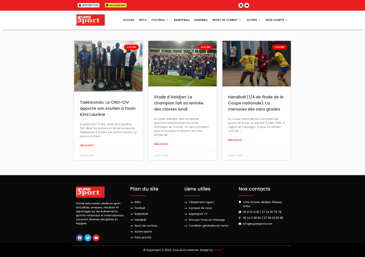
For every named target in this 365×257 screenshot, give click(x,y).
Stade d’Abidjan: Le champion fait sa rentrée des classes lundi (178, 103)
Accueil (128, 20)
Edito (143, 20)
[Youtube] (246, 5)
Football (158, 20)
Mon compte (275, 20)
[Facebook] (240, 5)
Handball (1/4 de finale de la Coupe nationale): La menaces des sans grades (255, 103)
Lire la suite (87, 145)
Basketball (182, 20)
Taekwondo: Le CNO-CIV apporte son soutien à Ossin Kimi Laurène (108, 108)
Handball (201, 20)
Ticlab (218, 250)
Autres (252, 20)
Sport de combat (225, 20)
